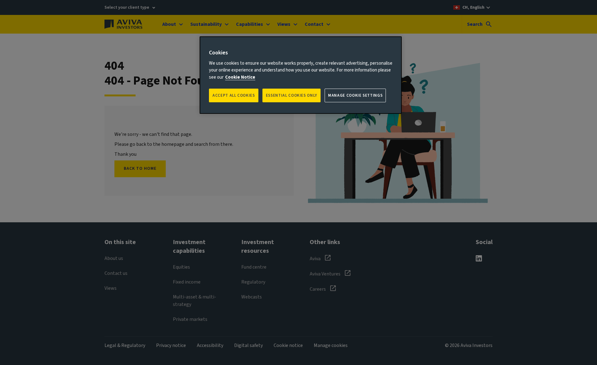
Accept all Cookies (233, 95)
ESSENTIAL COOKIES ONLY (291, 95)
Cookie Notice (240, 77)
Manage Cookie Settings (355, 95)
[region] (301, 75)
